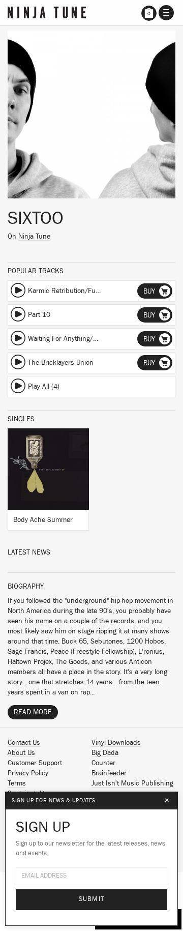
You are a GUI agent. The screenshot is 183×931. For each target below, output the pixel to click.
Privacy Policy (28, 773)
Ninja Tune (34, 236)
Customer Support (35, 763)
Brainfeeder (109, 773)
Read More (33, 712)
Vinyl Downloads (116, 742)
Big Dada (105, 753)
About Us (21, 753)
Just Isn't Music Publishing (132, 783)
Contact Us (24, 742)
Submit (92, 899)
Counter (103, 763)
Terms (17, 783)
